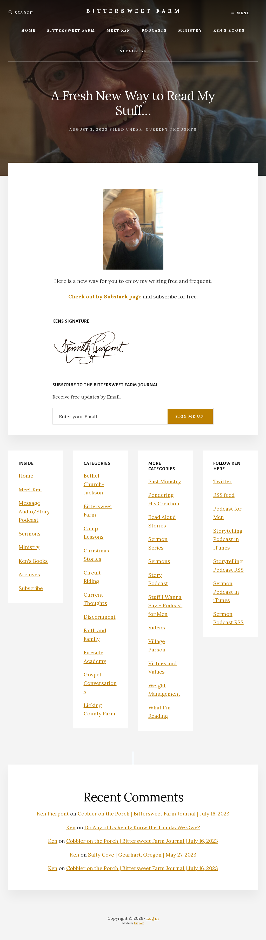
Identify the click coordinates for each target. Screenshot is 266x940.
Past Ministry (164, 481)
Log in (152, 918)
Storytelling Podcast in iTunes (227, 539)
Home (26, 475)
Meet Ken (30, 489)
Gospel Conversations (100, 683)
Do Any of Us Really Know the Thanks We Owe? (142, 827)
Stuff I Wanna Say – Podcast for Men (165, 605)
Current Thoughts (171, 129)
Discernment (100, 616)
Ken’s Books (33, 561)
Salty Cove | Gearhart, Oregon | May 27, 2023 (142, 854)
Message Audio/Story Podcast (34, 511)
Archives (29, 574)
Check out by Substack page (105, 296)
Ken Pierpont (53, 813)
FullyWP (139, 923)
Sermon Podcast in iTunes (226, 591)
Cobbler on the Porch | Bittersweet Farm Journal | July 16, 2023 (153, 813)
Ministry (29, 547)
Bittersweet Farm (134, 11)
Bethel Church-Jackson (94, 484)
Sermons (30, 533)
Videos (156, 627)
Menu (242, 13)
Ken (71, 827)
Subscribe (31, 588)
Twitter (222, 481)
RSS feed (224, 495)
